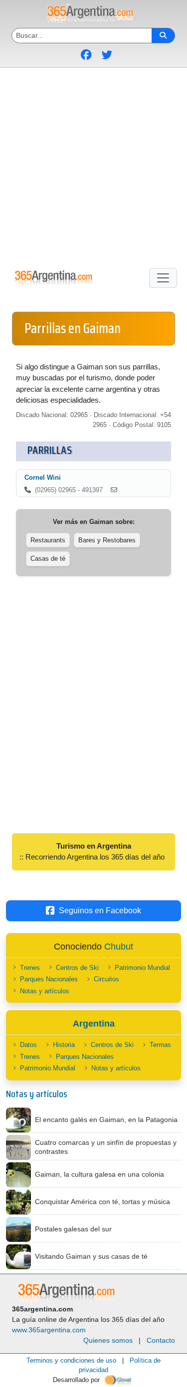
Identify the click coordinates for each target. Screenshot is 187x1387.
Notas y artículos (44, 991)
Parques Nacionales (49, 979)
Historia (64, 1044)
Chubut (118, 947)
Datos (28, 1044)
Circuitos (106, 979)
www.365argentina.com (49, 1330)
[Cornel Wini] (114, 490)
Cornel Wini (42, 477)
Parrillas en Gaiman (72, 328)
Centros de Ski (77, 967)
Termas (160, 1044)
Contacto (161, 1340)
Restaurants (47, 540)
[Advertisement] (93, 166)
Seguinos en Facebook (100, 910)
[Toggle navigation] (163, 278)
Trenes (30, 967)
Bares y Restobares (107, 540)
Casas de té (47, 558)
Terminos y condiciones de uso (71, 1360)
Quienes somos (108, 1340)
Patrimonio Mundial (142, 967)
